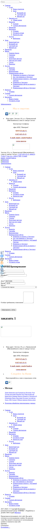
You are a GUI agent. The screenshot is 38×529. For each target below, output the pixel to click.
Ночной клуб (33, 396)
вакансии (25, 400)
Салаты (11, 57)
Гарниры (12, 55)
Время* (3, 283)
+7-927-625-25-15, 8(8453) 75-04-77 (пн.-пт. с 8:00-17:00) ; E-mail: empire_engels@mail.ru (18, 156)
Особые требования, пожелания (12, 302)
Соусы (11, 62)
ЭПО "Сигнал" (13, 400)
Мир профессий (29, 394)
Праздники (19, 398)
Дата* (3, 281)
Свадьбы (12, 69)
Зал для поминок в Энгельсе (23, 77)
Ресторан (25, 398)
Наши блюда (8, 396)
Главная (7, 5)
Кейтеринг (16, 38)
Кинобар (18, 394)
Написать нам (18, 35)
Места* (3, 285)
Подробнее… (5, 527)
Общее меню (17, 20)
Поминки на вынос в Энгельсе (23, 75)
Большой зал (21, 13)
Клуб (23, 394)
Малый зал (21, 16)
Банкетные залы (13, 392)
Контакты (12, 29)
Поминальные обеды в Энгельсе (24, 88)
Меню (7, 51)
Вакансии (12, 27)
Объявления (8, 398)
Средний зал (21, 14)
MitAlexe (18, 512)
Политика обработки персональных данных (20, 403)
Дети (33, 392)
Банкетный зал (14, 42)
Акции (7, 392)
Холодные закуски (15, 58)
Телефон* (4, 275)
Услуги (11, 36)
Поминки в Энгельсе (20, 82)
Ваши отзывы (13, 99)
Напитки (12, 64)
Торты (7, 400)
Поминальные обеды (16, 73)
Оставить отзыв (18, 33)
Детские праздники (10, 394)
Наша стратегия (18, 9)
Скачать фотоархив (19, 25)
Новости (12, 22)
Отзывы (16, 31)
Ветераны (29, 392)
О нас (11, 7)
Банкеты (12, 68)
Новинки (14, 396)
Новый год (26, 396)
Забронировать (6, 104)
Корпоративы (13, 71)
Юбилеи (19, 400)
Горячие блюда (14, 53)
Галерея (15, 24)
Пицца (14, 398)
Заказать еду (13, 18)
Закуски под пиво (15, 60)
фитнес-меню (32, 400)
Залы (14, 11)
